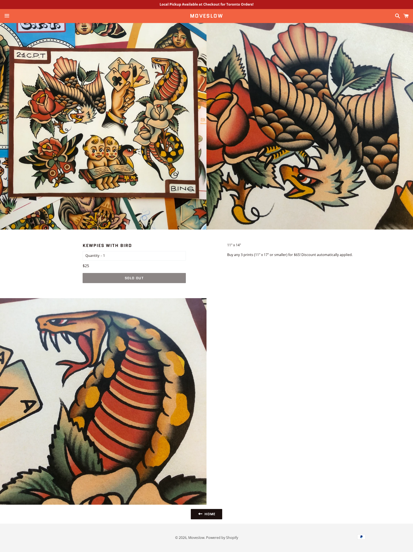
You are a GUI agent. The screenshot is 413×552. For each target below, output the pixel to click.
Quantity (92, 255)
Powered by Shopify (222, 537)
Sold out (134, 278)
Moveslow (206, 16)
